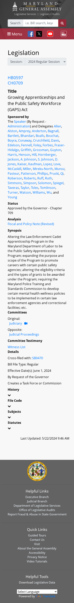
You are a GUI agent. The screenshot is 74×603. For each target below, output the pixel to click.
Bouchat (52, 136)
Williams (39, 192)
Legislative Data (44, 582)
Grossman (41, 150)
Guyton (55, 150)
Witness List (16, 347)
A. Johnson (28, 159)
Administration (19, 126)
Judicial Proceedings (24, 334)
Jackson (13, 159)
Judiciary (15, 323)
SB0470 (37, 358)
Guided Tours (37, 535)
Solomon (44, 183)
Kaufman (35, 164)
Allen (57, 126)
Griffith (26, 150)
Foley (37, 145)
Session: (16, 61)
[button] (37, 395)
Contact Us (37, 540)
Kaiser (22, 164)
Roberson (15, 178)
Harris (12, 154)
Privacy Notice (37, 557)
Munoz (59, 169)
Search (15, 23)
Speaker (20, 121)
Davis (55, 140)
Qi (62, 173)
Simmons (15, 183)
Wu (49, 192)
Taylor (25, 188)
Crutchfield (41, 140)
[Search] (62, 23)
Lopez (47, 164)
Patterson (28, 173)
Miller (27, 169)
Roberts (30, 178)
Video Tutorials (37, 561)
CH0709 (15, 83)
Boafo (40, 136)
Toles (34, 188)
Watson (25, 192)
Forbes (48, 145)
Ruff (40, 178)
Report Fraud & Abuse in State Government (37, 514)
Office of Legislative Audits (37, 510)
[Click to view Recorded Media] (25, 323)
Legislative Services (25, 14)
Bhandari (27, 136)
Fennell (26, 145)
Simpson (29, 183)
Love (56, 164)
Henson (24, 154)
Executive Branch (37, 497)
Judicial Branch (37, 501)
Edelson (14, 145)
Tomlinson (47, 188)
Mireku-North (43, 169)
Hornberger (47, 154)
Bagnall (53, 131)
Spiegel (58, 183)
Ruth (48, 178)
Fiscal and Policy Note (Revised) (31, 224)
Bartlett (13, 136)
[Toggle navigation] (49, 34)
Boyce (12, 140)
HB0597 (15, 77)
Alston (12, 131)
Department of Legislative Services (37, 505)
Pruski (54, 173)
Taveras (13, 188)
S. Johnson (45, 159)
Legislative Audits (50, 14)
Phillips (42, 173)
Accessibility (37, 553)
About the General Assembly (37, 548)
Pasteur (13, 173)
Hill (34, 154)
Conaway (25, 140)
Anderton (39, 131)
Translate (49, 596)
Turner (13, 192)
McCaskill (14, 169)
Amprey (24, 131)
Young (12, 197)
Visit (37, 544)
